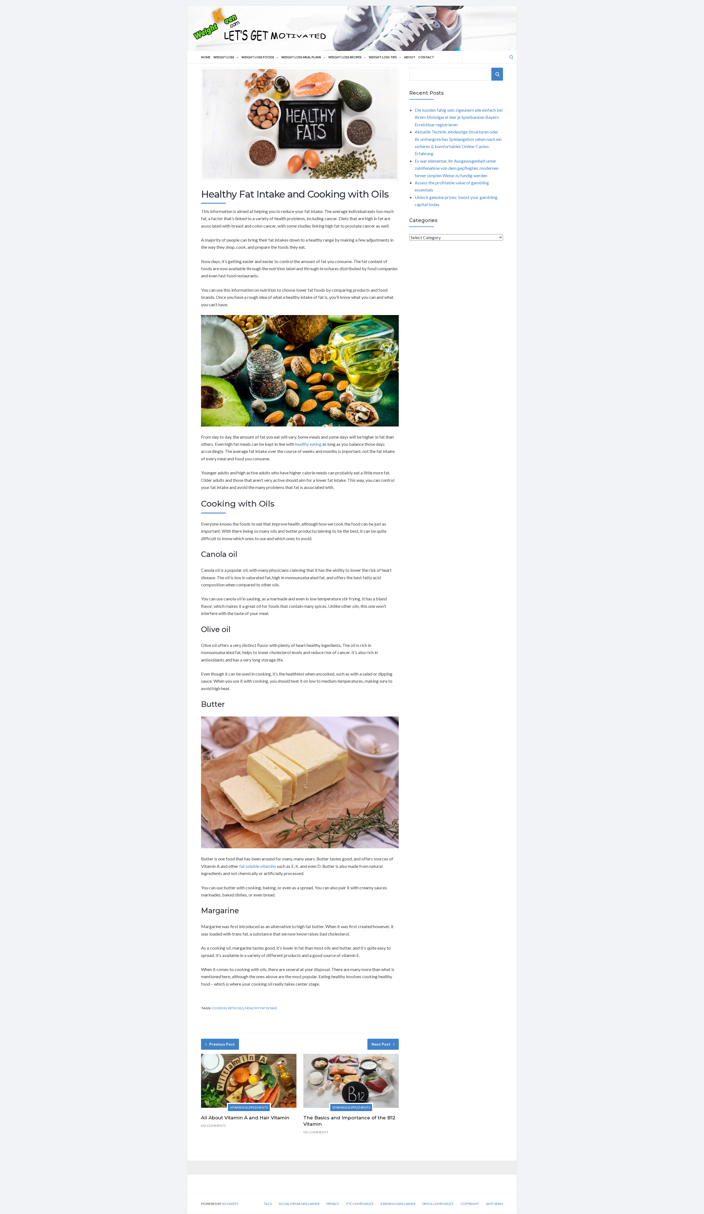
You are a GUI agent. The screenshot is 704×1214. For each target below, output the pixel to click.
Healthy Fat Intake (261, 1008)
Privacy (332, 1203)
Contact (426, 57)
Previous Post (222, 1044)
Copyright (470, 1203)
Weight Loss (223, 57)
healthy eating (308, 444)
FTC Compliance (360, 1203)
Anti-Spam (494, 1203)
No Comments (213, 1125)
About (409, 57)
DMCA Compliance (438, 1203)
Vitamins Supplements (249, 1107)
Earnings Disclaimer (398, 1203)
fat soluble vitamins (257, 866)
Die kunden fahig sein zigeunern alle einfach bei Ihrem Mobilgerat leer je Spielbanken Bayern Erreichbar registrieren (459, 117)
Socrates (230, 1204)
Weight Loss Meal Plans (301, 57)
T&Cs (268, 1203)
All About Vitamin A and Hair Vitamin (245, 1117)
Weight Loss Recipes (345, 57)
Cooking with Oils (227, 1008)
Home (205, 57)
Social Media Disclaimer (299, 1203)
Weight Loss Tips (383, 57)
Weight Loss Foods (257, 57)
